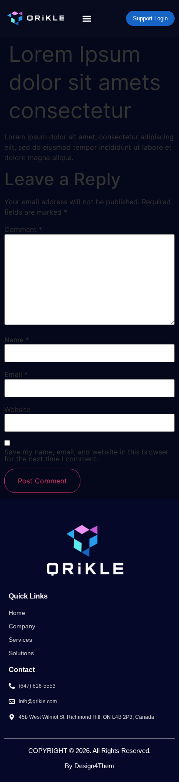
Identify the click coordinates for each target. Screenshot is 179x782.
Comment (23, 229)
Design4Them (94, 765)
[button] (87, 18)
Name (16, 339)
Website (17, 409)
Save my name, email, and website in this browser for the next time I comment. (86, 455)
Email (16, 374)
